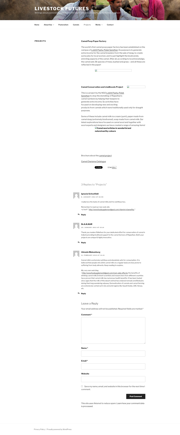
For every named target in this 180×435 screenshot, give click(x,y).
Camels (76, 25)
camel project (105, 155)
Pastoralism (63, 25)
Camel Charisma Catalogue (93, 161)
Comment (86, 315)
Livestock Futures (62, 8)
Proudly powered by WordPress (59, 429)
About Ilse (48, 25)
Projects (87, 25)
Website (85, 374)
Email (84, 361)
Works (98, 25)
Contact (110, 25)
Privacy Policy (39, 429)
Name (84, 348)
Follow (113, 167)
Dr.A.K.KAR (86, 224)
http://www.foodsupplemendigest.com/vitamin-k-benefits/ (111, 209)
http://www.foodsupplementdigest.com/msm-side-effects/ (105, 273)
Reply (83, 215)
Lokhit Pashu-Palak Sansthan (104, 50)
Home (36, 25)
